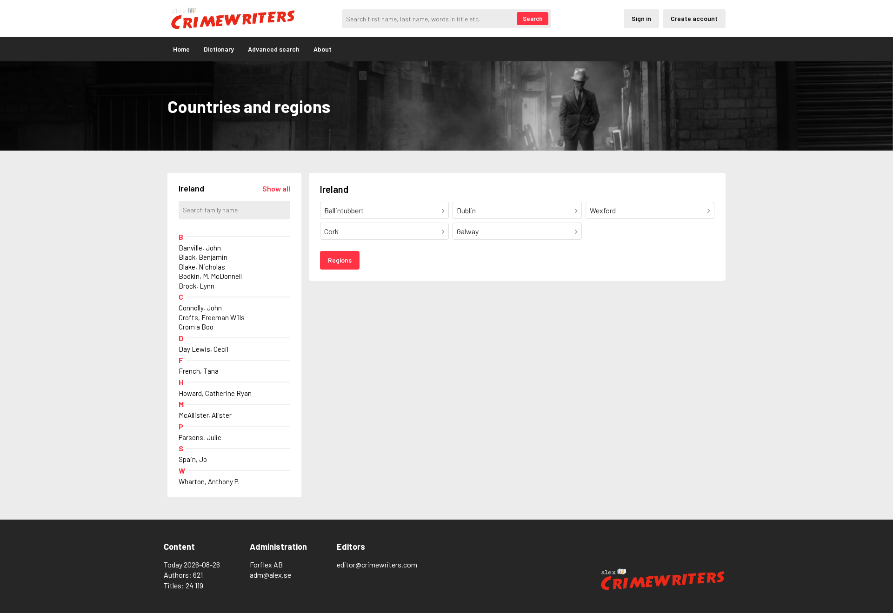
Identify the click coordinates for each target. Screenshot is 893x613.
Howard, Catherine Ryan (215, 393)
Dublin (466, 210)
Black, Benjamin (203, 257)
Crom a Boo (196, 327)
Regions (340, 260)
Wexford (603, 210)
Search (532, 18)
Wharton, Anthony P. (209, 481)
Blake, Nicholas (202, 267)
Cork (331, 231)
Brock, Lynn (196, 286)
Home (181, 49)
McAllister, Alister (205, 415)
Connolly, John (200, 307)
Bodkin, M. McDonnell (210, 276)
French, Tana (199, 371)
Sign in (641, 18)
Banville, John (200, 248)
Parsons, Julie (200, 437)
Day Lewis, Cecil (203, 349)
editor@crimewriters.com (377, 564)
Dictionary (219, 49)
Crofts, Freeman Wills (212, 317)
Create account (694, 18)
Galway (468, 231)
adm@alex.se (270, 574)
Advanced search (274, 49)
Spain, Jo (193, 459)
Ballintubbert (344, 210)
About (322, 49)
